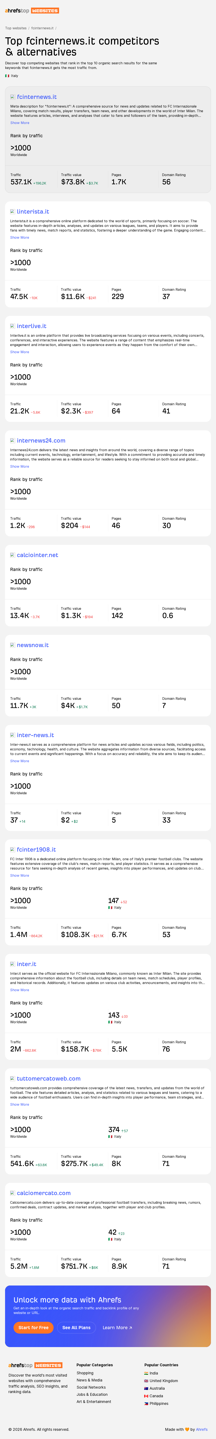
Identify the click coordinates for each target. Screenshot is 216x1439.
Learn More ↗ (117, 1327)
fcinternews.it (42, 28)
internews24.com (41, 440)
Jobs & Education (92, 1394)
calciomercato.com (44, 1193)
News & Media (89, 1380)
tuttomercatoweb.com (49, 1078)
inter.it (26, 964)
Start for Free (34, 1327)
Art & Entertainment (94, 1401)
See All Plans (76, 1327)
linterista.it (33, 211)
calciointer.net (37, 555)
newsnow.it (33, 645)
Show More (19, 123)
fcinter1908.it (36, 849)
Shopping (85, 1373)
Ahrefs (202, 1429)
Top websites (16, 28)
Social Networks (91, 1387)
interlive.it (31, 326)
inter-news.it (35, 735)
